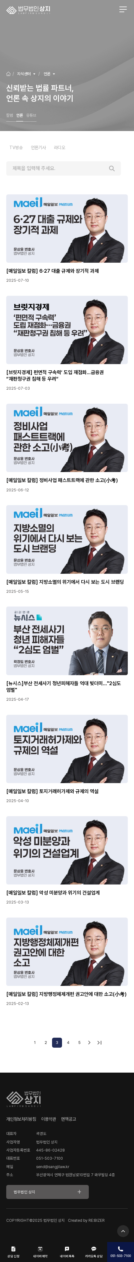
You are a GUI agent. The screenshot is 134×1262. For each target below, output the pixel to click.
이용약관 (48, 1119)
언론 (19, 115)
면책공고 (68, 1119)
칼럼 (9, 115)
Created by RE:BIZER (86, 1220)
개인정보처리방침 (21, 1119)
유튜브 (31, 115)
